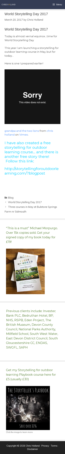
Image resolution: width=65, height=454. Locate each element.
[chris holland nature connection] (9, 4)
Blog (10, 197)
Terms (54, 445)
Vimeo (23, 134)
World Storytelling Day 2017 (25, 202)
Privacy (45, 445)
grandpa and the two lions (22, 130)
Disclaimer (32, 449)
